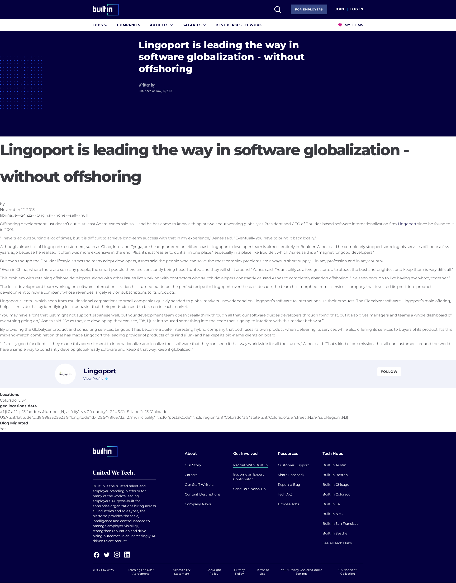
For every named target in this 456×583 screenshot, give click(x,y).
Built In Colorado (337, 494)
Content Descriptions (202, 494)
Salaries (193, 25)
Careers (191, 475)
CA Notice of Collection (347, 571)
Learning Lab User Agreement (141, 571)
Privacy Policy (239, 571)
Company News (198, 504)
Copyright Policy (214, 571)
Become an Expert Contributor (248, 476)
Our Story (193, 465)
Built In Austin (334, 465)
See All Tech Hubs (337, 543)
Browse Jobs (288, 504)
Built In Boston (335, 475)
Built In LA (331, 504)
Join (339, 9)
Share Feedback (291, 475)
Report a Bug (289, 484)
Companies (128, 25)
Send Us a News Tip (249, 489)
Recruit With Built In (250, 465)
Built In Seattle (335, 533)
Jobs (98, 25)
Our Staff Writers (199, 484)
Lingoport (407, 224)
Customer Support (293, 465)
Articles (160, 25)
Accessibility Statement (181, 571)
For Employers (309, 9)
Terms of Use (262, 571)
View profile (93, 378)
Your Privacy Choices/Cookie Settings (301, 571)
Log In (356, 9)
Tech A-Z (285, 494)
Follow (389, 371)
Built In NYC (333, 514)
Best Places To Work (239, 25)
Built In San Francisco (341, 523)
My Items (353, 25)
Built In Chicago (336, 484)
